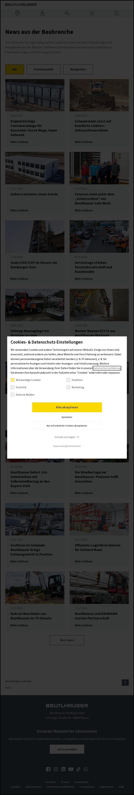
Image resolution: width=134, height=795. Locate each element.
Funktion (77, 380)
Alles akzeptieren (67, 407)
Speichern (67, 417)
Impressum (59, 446)
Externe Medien (25, 395)
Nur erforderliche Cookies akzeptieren (67, 426)
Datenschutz (74, 446)
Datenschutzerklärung (107, 368)
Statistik (21, 387)
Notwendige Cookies (28, 380)
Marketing (78, 387)
